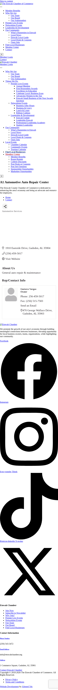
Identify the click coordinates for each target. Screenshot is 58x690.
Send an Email (28, 305)
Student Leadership (24, 125)
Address (2, 660)
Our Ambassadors (18, 20)
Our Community (12, 30)
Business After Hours (25, 105)
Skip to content (6, 1)
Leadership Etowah (24, 120)
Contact (8, 49)
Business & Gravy (24, 108)
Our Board (15, 18)
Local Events (11, 142)
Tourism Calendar (18, 149)
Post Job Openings (19, 166)
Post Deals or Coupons (20, 164)
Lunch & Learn (22, 110)
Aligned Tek (27, 686)
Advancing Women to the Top (29, 96)
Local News (16, 35)
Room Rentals (17, 159)
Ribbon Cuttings (23, 113)
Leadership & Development (17, 28)
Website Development (9, 686)
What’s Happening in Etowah (23, 32)
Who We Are (11, 13)
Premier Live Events (14, 23)
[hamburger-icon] (1, 6)
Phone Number (5, 638)
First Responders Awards (26, 88)
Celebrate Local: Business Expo (29, 93)
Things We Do (11, 81)
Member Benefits (12, 10)
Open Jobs (15, 42)
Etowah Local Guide (20, 37)
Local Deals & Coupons (21, 40)
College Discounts (18, 161)
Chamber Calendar (19, 144)
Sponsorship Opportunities (22, 169)
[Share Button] (5, 206)
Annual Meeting (23, 86)
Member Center (12, 47)
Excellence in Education (26, 91)
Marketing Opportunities (21, 171)
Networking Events (13, 25)
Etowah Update (23, 118)
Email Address (4, 649)
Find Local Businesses (15, 45)
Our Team (15, 15)
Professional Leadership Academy (30, 122)
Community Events (19, 147)
